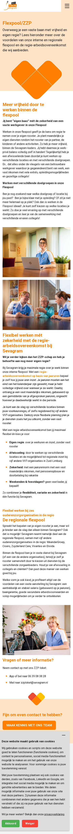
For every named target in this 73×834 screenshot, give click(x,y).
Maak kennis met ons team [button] (29, 725)
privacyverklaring (54, 814)
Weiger (30, 823)
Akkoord (10, 823)
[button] (67, 6)
